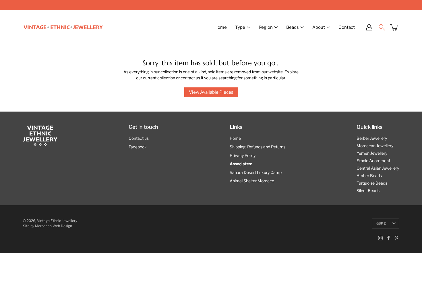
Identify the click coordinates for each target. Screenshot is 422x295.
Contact (346, 27)
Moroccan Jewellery (375, 145)
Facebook (138, 146)
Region (266, 27)
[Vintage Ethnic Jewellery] (63, 27)
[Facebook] (388, 238)
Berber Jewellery (372, 138)
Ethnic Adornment (373, 160)
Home (220, 27)
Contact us (139, 138)
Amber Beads (369, 175)
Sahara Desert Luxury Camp (256, 172)
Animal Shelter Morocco (252, 180)
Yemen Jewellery (372, 153)
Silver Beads (368, 190)
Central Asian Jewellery (378, 168)
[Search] (381, 27)
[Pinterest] (396, 238)
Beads (292, 27)
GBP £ (381, 223)
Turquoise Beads (372, 183)
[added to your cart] (394, 27)
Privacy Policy (242, 155)
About (318, 27)
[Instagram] (380, 238)
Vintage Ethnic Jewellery (57, 221)
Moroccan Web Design (53, 226)
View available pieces (211, 92)
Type (240, 27)
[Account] (369, 27)
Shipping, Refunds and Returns (257, 146)
